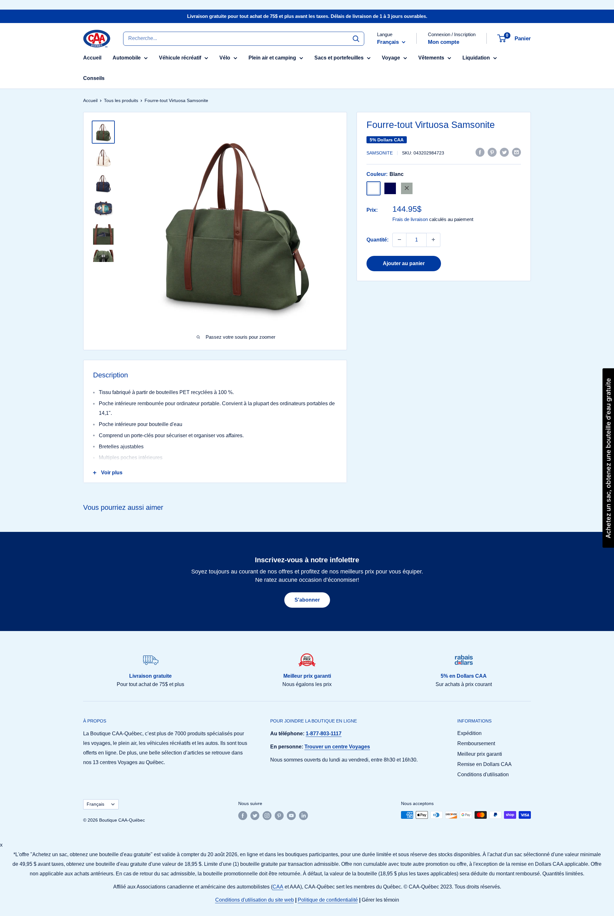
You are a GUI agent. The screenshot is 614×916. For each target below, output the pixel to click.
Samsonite (379, 152)
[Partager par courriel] (516, 152)
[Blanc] (373, 188)
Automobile (127, 57)
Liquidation (476, 57)
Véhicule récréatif (180, 57)
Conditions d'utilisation (483, 774)
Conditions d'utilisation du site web (254, 900)
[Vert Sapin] (407, 188)
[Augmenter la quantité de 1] (433, 239)
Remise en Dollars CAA (484, 764)
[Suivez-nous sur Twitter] (254, 815)
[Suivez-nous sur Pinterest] (279, 815)
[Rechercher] (356, 38)
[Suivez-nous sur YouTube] (291, 815)
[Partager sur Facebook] (480, 152)
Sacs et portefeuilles (339, 57)
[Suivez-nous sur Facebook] (242, 815)
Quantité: (377, 239)
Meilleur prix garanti (479, 754)
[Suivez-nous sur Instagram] (267, 815)
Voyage (391, 57)
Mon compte (443, 42)
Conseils (94, 78)
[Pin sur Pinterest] (492, 152)
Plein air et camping (272, 57)
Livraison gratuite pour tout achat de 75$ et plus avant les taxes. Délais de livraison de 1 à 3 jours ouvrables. (307, 16)
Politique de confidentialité (328, 900)
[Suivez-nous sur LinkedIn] (303, 815)
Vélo (224, 57)
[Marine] (390, 188)
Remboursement (476, 743)
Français (95, 804)
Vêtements (431, 57)
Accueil (92, 57)
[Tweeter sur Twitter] (504, 152)
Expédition (469, 733)
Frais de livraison (410, 219)
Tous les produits (121, 100)
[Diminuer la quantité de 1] (399, 239)
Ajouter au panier (404, 263)
